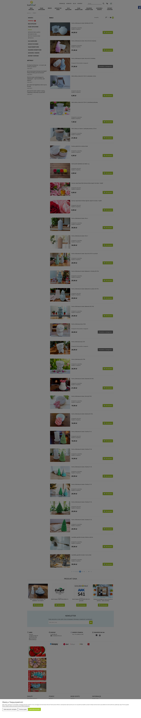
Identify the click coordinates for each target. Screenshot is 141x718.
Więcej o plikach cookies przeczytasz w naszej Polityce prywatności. (16, 706)
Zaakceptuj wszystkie (34, 709)
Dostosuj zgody (23, 709)
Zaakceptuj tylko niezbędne (10, 709)
